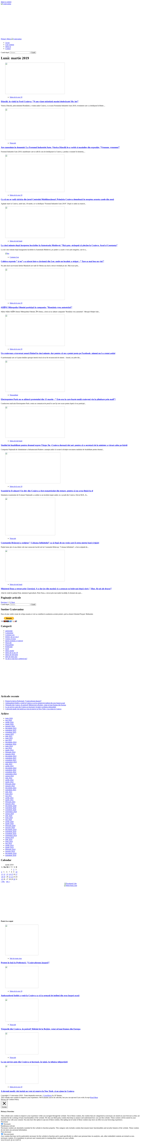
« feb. (3, 881)
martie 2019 (9, 847)
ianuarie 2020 (10, 827)
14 (10, 874)
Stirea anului (9, 651)
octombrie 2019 (10, 833)
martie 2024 (9, 750)
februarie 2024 (10, 752)
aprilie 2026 (9, 722)
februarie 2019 (10, 849)
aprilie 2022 (9, 780)
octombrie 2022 (10, 772)
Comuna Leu (14, 257)
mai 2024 (8, 748)
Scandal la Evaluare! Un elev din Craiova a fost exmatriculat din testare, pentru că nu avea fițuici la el (47, 491)
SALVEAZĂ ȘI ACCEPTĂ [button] (11, 1140)
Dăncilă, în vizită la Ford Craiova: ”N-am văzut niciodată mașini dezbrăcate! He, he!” (40, 101)
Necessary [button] (4, 1122)
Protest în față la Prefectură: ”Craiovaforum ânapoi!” (23, 701)
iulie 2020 (8, 816)
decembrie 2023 (10, 756)
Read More (94, 1097)
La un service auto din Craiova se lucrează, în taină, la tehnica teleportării (30, 707)
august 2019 (9, 837)
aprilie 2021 (9, 798)
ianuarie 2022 (10, 786)
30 (14, 879)
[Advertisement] (70, 21)
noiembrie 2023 (10, 758)
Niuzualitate (14, 395)
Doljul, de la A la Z (12, 637)
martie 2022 (9, 782)
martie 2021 (9, 800)
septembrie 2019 (11, 835)
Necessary (7, 1124)
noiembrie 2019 (10, 831)
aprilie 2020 (9, 822)
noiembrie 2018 (10, 855)
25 (2, 879)
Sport (7, 649)
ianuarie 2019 (10, 851)
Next (13, 602)
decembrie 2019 (10, 829)
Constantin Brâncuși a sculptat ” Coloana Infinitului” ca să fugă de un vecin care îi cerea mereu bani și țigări (50, 543)
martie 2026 (9, 724)
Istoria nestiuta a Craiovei (14, 641)
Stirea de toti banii (16, 241)
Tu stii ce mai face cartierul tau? (16, 659)
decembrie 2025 (10, 728)
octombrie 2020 (10, 810)
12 (4, 874)
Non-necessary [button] (6, 1132)
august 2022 (9, 776)
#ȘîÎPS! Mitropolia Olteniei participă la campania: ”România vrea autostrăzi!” (36, 307)
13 (7, 874)
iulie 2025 (8, 736)
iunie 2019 (9, 841)
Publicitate (9, 647)
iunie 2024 (9, 746)
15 (12, 874)
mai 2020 (8, 820)
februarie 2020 (10, 826)
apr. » (8, 881)
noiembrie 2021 (10, 790)
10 (16, 872)
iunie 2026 (9, 718)
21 (10, 877)
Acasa (7, 43)
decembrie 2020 (10, 806)
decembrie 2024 (10, 742)
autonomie (9, 631)
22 (12, 877)
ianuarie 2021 (10, 804)
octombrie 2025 (10, 732)
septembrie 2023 (11, 762)
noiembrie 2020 (10, 808)
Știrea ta (8, 47)
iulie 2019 (8, 839)
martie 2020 (9, 824)
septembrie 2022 (11, 774)
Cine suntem (9, 45)
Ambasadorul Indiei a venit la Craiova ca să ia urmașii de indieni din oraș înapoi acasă (35, 703)
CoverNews (47, 1095)
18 (2, 877)
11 (2, 874)
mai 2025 (8, 740)
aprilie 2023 (9, 766)
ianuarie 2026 (10, 726)
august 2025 (9, 734)
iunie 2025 (9, 738)
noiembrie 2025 (10, 730)
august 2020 (9, 814)
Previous (4, 602)
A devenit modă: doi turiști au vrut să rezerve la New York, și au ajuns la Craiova (33, 709)
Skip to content (6, 2)
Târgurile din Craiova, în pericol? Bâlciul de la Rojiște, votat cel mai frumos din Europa (35, 705)
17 (16, 874)
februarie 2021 (10, 802)
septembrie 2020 (11, 812)
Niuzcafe (13, 143)
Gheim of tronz (10, 639)
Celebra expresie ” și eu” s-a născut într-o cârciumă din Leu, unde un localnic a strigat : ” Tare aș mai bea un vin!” (52, 261)
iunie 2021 (9, 794)
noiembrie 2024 (10, 744)
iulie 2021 (8, 792)
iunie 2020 (9, 818)
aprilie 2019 (9, 845)
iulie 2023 (8, 764)
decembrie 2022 (10, 768)
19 (4, 877)
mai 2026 (8, 720)
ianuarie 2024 (10, 754)
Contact (8, 49)
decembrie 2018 (10, 853)
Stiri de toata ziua (11, 657)
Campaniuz (9, 633)
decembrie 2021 (10, 788)
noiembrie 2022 (10, 770)
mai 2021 (8, 796)
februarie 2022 (10, 784)
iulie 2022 (8, 778)
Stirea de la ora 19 (16, 97)
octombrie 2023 (10, 760)
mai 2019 (8, 843)
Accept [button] (87, 1097)
